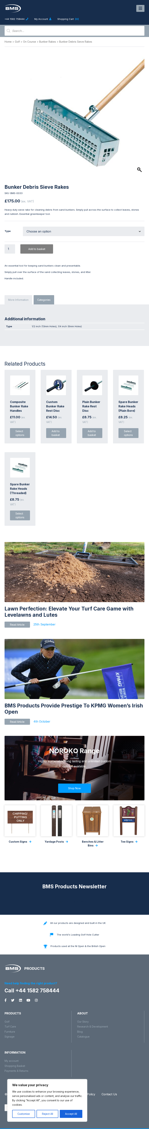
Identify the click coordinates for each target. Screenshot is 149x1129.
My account (12, 1060)
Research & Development (92, 1026)
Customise (23, 1113)
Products (13, 1013)
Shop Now (74, 788)
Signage (10, 1036)
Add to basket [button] (56, 433)
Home (8, 41)
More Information (18, 299)
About (82, 1013)
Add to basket (36, 249)
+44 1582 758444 (15, 18)
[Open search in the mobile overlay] (74, 31)
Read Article (17, 624)
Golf (17, 41)
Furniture (10, 1031)
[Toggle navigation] (140, 8)
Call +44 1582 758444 (32, 990)
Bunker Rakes (47, 41)
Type (8, 231)
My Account (41, 18)
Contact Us (109, 1094)
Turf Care (10, 1026)
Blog (80, 1031)
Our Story (83, 1021)
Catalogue (83, 1036)
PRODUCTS (34, 968)
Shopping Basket (15, 1065)
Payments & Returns (16, 1070)
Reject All (47, 1113)
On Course (29, 41)
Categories (44, 299)
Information (15, 1052)
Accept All (71, 1113)
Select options (19, 433)
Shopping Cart (68, 18)
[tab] (18, 299)
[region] (47, 1100)
